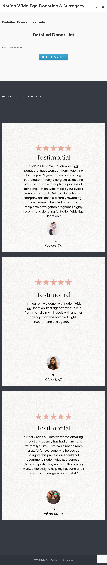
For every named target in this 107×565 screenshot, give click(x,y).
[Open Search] (96, 7)
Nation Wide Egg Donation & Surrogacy (43, 5)
